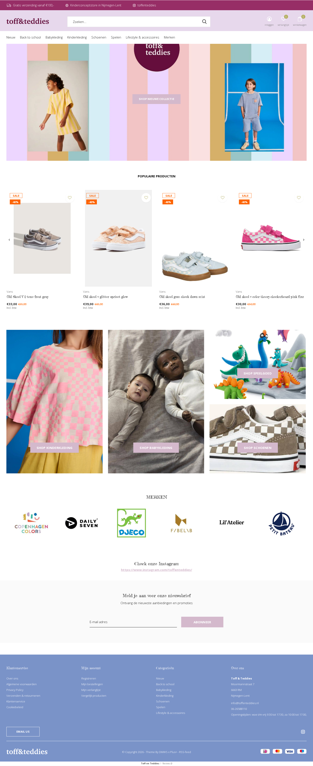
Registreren (88, 678)
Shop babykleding (156, 448)
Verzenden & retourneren (23, 696)
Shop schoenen (257, 448)
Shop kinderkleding (55, 448)
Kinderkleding (77, 37)
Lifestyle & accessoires (142, 37)
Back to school (30, 37)
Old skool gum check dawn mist (182, 297)
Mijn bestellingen (92, 684)
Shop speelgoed (258, 373)
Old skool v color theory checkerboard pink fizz (270, 297)
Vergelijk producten (93, 696)
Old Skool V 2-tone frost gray (27, 297)
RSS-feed (185, 752)
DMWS (163, 752)
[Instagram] (303, 731)
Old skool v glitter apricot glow (105, 297)
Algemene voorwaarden (21, 684)
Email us (22, 731)
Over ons (12, 678)
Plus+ (173, 752)
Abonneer (202, 622)
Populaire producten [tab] (156, 176)
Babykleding (54, 37)
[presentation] (9, 239)
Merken (169, 37)
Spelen (116, 37)
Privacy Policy (14, 690)
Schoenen (98, 37)
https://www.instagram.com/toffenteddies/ (156, 570)
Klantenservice (15, 701)
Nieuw (10, 37)
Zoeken (204, 21)
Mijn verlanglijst (91, 690)
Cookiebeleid (14, 707)
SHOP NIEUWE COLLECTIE (156, 99)
